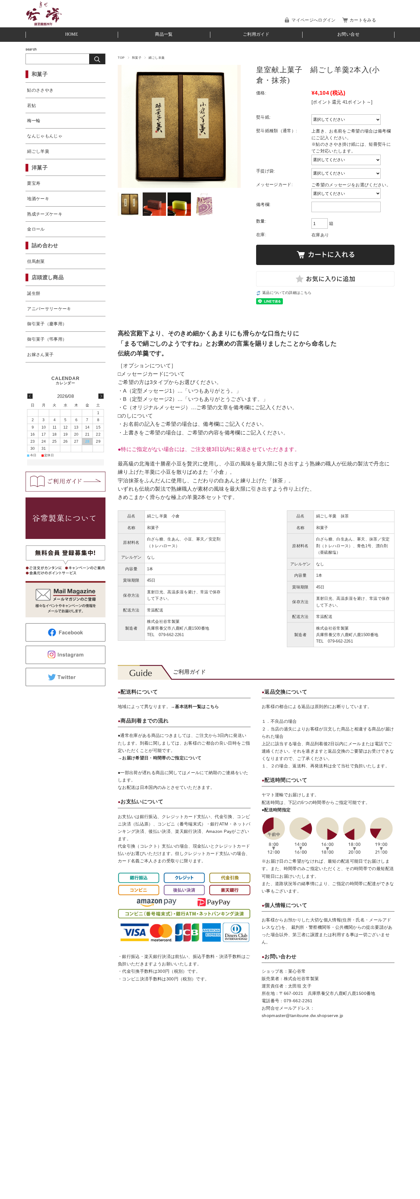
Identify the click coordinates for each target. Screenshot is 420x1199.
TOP (121, 57)
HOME (71, 34)
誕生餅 (33, 293)
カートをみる (363, 20)
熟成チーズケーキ (44, 214)
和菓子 (137, 57)
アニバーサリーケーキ (49, 308)
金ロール (36, 229)
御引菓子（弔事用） (47, 339)
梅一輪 (33, 120)
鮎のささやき (40, 90)
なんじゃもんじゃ (44, 135)
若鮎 (31, 105)
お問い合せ (348, 34)
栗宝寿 (33, 183)
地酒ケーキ (38, 198)
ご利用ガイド (256, 34)
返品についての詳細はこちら (286, 293)
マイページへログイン (313, 20)
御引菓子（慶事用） (47, 323)
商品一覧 (163, 34)
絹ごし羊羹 (157, 57)
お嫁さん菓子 (40, 354)
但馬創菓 (36, 261)
